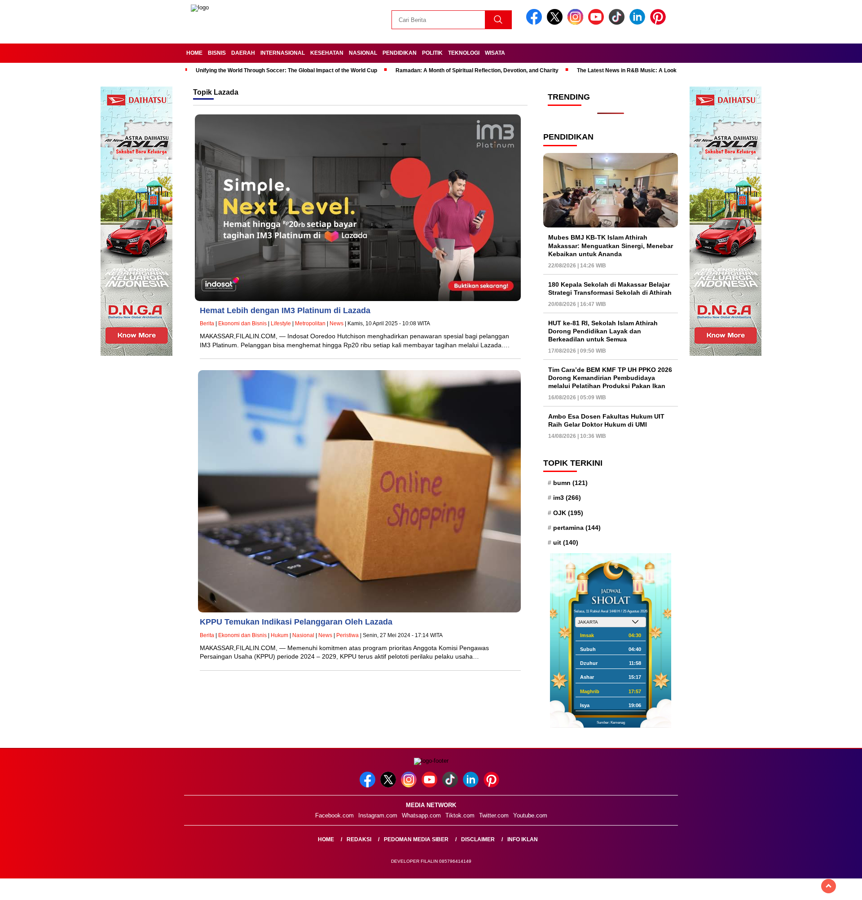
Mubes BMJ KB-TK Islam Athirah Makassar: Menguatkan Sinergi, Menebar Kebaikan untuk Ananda (610, 245)
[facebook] (535, 22)
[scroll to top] (829, 886)
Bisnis (217, 53)
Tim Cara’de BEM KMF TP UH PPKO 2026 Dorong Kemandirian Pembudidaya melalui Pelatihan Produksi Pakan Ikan (610, 377)
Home (194, 53)
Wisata (495, 53)
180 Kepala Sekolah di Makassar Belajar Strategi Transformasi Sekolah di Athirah (610, 288)
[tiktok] (618, 22)
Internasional (282, 53)
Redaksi (359, 839)
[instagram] (576, 22)
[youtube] (597, 22)
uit (565, 542)
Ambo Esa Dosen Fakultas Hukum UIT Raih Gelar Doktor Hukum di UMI (606, 420)
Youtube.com (530, 815)
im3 (567, 497)
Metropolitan (310, 323)
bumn (570, 482)
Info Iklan (522, 839)
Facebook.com (334, 815)
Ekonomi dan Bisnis (242, 323)
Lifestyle (281, 323)
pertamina (577, 527)
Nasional (363, 53)
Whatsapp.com (421, 815)
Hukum (279, 635)
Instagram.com (377, 815)
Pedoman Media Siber (416, 839)
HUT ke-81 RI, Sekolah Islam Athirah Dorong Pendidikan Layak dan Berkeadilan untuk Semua (603, 331)
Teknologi (463, 53)
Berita (207, 323)
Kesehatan (326, 53)
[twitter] (556, 22)
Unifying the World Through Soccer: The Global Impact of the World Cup (286, 70)
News (336, 323)
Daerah (243, 53)
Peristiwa (347, 635)
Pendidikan (400, 53)
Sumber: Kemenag (611, 723)
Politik (432, 53)
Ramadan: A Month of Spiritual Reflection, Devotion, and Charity (477, 70)
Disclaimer (478, 839)
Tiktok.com (460, 815)
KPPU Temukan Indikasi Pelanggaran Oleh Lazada (296, 621)
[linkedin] (638, 22)
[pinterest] (659, 22)
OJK (568, 512)
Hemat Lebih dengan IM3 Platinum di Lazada (285, 310)
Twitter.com (494, 815)
